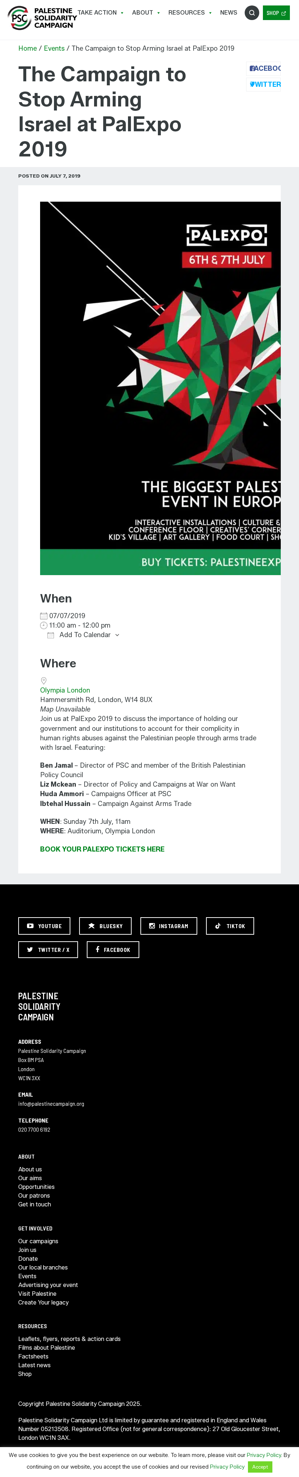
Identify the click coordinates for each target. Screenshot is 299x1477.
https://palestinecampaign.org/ (41, 18)
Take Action (97, 12)
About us (30, 1169)
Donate (28, 1258)
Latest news (34, 1365)
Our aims (30, 1178)
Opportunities (36, 1186)
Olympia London (65, 690)
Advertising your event (48, 1285)
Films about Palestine (46, 1347)
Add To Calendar (84, 635)
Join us (27, 1250)
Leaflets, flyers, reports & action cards (69, 1338)
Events (54, 48)
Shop (273, 12)
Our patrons (34, 1195)
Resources (186, 12)
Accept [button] (260, 1467)
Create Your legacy (43, 1302)
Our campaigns (38, 1241)
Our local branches (43, 1267)
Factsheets (33, 1356)
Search (252, 12)
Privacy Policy (264, 1455)
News (228, 12)
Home (27, 48)
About (142, 12)
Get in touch (34, 1204)
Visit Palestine (37, 1293)
